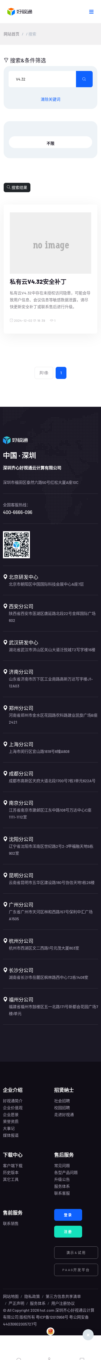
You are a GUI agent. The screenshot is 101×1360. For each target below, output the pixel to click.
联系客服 (62, 1193)
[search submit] (84, 79)
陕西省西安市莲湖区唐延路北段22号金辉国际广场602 (52, 617)
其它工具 (11, 1179)
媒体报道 (11, 1135)
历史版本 (11, 1172)
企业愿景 (11, 1114)
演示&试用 (76, 1252)
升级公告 (62, 1179)
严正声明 (16, 1303)
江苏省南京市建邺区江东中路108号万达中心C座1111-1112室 (50, 813)
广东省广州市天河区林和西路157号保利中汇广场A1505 (51, 915)
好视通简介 (13, 1100)
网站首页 (11, 34)
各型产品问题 (66, 1172)
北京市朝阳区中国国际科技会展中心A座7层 (46, 584)
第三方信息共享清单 (63, 1296)
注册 (68, 1231)
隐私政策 (32, 1296)
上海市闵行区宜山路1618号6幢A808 (39, 751)
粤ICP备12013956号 (52, 1317)
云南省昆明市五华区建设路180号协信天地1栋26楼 (52, 882)
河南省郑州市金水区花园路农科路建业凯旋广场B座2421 (53, 718)
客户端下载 (13, 1165)
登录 (68, 1215)
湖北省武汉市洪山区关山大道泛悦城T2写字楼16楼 (52, 649)
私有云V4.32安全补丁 (38, 281)
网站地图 (11, 1296)
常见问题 (62, 1165)
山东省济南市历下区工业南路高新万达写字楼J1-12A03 (51, 682)
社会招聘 (62, 1100)
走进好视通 (64, 1114)
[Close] (88, 1334)
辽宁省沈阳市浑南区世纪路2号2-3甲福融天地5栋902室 (51, 849)
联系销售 (11, 1223)
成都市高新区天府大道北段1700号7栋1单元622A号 (52, 780)
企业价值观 (13, 1107)
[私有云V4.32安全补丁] (50, 245)
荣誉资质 (11, 1121)
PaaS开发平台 (76, 1270)
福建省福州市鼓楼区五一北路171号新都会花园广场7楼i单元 (53, 1010)
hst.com (46, 1310)
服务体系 (62, 1186)
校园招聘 (62, 1107)
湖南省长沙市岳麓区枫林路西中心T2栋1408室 (48, 977)
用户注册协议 (63, 1303)
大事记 (9, 1128)
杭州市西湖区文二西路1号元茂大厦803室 (44, 948)
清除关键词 (50, 99)
